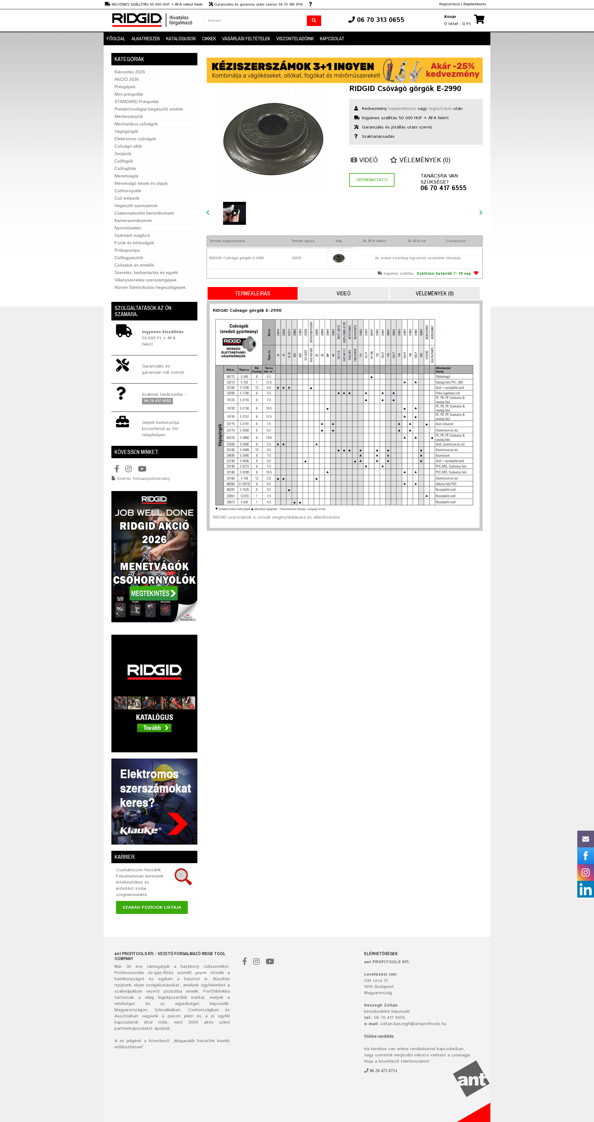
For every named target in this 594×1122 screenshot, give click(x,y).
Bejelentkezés (474, 4)
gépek (201, 973)
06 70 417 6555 (443, 188)
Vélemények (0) (423, 160)
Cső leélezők (127, 198)
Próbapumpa (127, 250)
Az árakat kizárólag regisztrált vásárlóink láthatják (418, 258)
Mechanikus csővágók (136, 123)
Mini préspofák (128, 94)
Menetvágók (126, 175)
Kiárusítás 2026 (129, 71)
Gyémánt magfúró (132, 235)
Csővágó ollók (128, 146)
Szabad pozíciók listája (152, 907)
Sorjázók (122, 153)
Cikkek (209, 38)
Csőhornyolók (127, 190)
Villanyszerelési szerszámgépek (145, 279)
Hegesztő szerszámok (136, 205)
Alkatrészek (145, 38)
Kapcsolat (332, 38)
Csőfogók (123, 161)
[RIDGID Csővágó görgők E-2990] (273, 139)
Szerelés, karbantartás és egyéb (146, 272)
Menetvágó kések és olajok (141, 183)
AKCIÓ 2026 (126, 79)
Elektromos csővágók (135, 138)
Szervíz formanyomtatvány (143, 479)
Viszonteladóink (295, 38)
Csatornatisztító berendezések (144, 213)
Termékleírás (252, 293)
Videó (367, 160)
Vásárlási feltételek (246, 38)
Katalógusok (181, 38)
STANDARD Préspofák (136, 101)
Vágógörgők (126, 131)
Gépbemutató (372, 180)
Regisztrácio (449, 4)
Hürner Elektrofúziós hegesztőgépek (150, 287)
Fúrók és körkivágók (134, 242)
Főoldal (116, 38)
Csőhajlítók (125, 168)
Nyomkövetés (127, 227)
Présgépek (125, 86)
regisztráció (440, 109)
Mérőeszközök (128, 116)
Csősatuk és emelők (134, 265)
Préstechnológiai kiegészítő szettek (148, 109)
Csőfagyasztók (128, 257)
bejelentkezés (402, 109)
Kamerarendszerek (133, 220)
